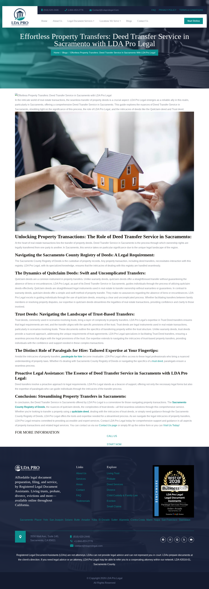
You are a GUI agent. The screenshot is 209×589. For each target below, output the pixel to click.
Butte (77, 519)
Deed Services (115, 484)
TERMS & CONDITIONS (191, 10)
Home (44, 21)
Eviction (111, 501)
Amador (85, 519)
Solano (69, 519)
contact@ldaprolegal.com (89, 546)
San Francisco (169, 519)
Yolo (45, 519)
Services (81, 479)
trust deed (157, 361)
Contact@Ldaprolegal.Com (105, 10)
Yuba (94, 519)
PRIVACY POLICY (167, 10)
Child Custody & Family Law (122, 495)
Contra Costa (138, 519)
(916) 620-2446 (51, 10)
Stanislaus (184, 519)
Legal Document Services (79, 21)
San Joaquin (56, 519)
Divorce (111, 490)
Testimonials (83, 501)
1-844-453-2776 (75, 10)
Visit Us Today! (171, 425)
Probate (111, 479)
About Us (57, 21)
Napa (157, 519)
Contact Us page (107, 425)
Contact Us (142, 21)
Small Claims (114, 506)
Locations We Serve (109, 21)
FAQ (153, 10)
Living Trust (113, 473)
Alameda (124, 519)
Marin (149, 519)
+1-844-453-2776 (83, 541)
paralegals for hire (71, 356)
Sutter (114, 519)
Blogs (129, 21)
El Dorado (104, 519)
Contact (80, 490)
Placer (38, 519)
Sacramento (26, 519)
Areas (79, 484)
